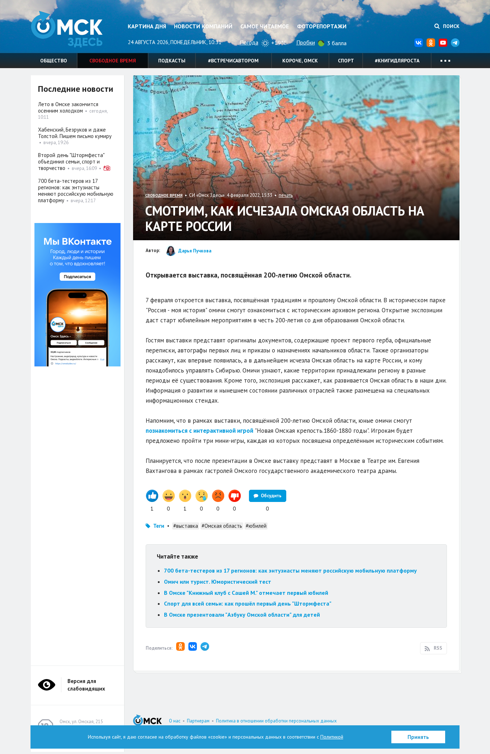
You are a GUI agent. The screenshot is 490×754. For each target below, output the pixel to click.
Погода (249, 42)
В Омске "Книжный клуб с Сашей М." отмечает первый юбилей (246, 592)
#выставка (185, 525)
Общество (53, 60)
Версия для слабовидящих (86, 685)
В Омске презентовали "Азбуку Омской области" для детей (242, 614)
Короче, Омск (300, 60)
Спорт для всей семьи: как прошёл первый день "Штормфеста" (247, 603)
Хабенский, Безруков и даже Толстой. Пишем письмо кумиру (75, 132)
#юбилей (256, 525)
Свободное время (112, 60)
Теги (158, 525)
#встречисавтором (233, 60)
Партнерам (198, 721)
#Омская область (222, 525)
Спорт (346, 60)
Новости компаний (203, 26)
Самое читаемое (264, 26)
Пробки (305, 42)
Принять (418, 737)
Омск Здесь (67, 29)
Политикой (331, 737)
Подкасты (171, 60)
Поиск (451, 26)
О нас (174, 721)
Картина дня (147, 26)
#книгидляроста (397, 60)
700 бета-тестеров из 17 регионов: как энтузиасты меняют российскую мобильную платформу (290, 570)
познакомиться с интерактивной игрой (199, 431)
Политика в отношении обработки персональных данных (276, 721)
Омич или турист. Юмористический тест (217, 581)
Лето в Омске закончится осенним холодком (68, 107)
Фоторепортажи (322, 26)
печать (286, 195)
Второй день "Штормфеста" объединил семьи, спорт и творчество (71, 161)
